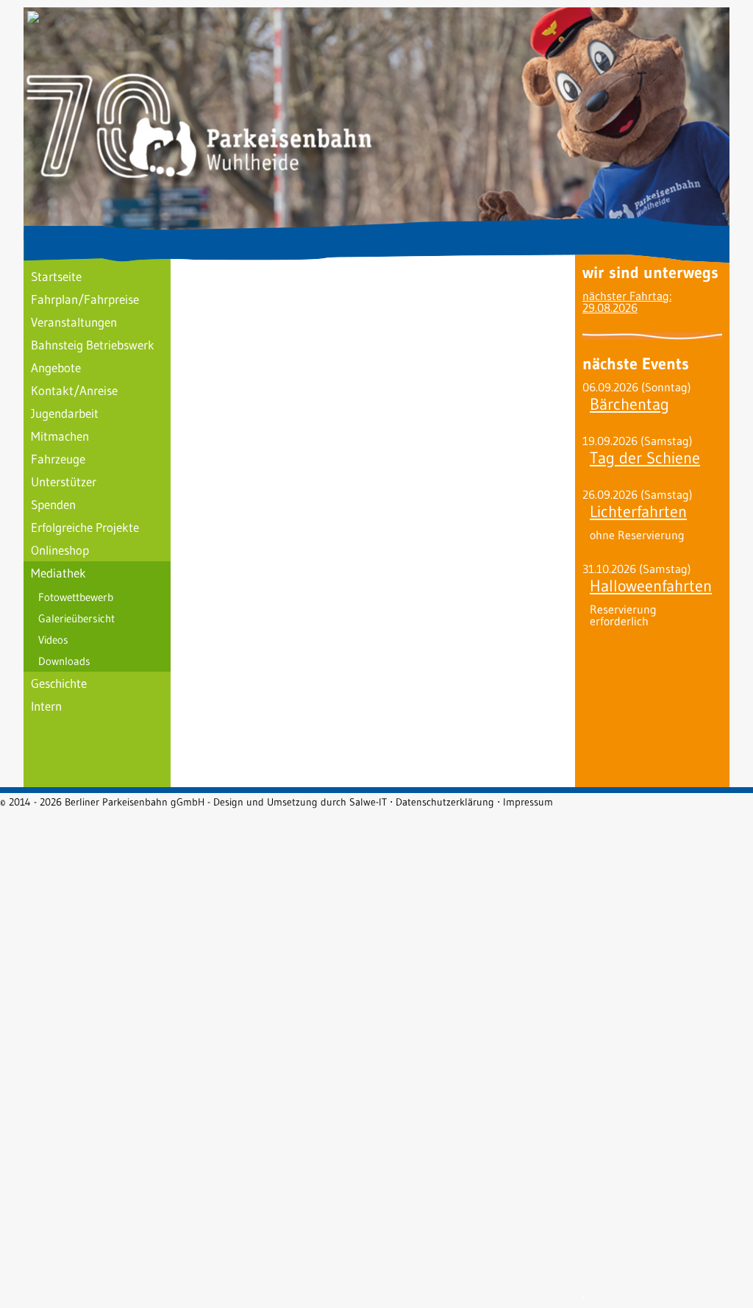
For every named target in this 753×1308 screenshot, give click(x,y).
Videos (53, 640)
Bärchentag (629, 404)
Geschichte (59, 683)
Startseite (56, 276)
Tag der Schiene (645, 458)
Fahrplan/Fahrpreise (85, 299)
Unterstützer (63, 481)
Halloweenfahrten (651, 586)
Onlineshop (60, 550)
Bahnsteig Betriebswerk (92, 344)
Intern (46, 706)
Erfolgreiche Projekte (85, 527)
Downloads (64, 661)
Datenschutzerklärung (445, 801)
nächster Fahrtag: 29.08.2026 (626, 301)
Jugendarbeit (65, 413)
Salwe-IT (368, 801)
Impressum (528, 801)
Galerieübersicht (76, 618)
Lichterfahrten (638, 512)
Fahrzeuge (58, 458)
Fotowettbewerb (75, 597)
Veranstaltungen (74, 322)
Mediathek (58, 572)
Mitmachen (60, 436)
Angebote (56, 367)
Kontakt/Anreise (74, 390)
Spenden (53, 504)
